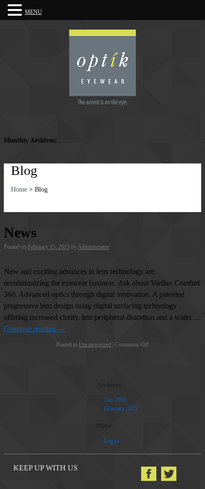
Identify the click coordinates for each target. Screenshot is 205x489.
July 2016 (115, 400)
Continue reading (34, 329)
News (20, 232)
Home (19, 189)
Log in (111, 441)
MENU (33, 12)
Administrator (93, 247)
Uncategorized (95, 344)
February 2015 (120, 408)
